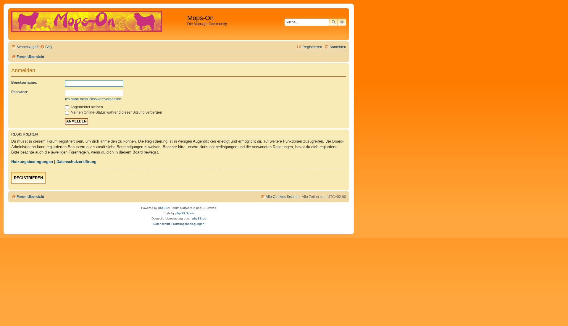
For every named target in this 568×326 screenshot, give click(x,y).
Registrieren (28, 178)
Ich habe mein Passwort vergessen (93, 99)
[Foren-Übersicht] (98, 24)
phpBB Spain (184, 213)
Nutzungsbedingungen (32, 161)
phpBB (163, 207)
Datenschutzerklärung (76, 161)
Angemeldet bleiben (86, 107)
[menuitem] (46, 47)
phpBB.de (199, 218)
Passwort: (19, 92)
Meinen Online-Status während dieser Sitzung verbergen (116, 112)
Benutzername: (24, 82)
